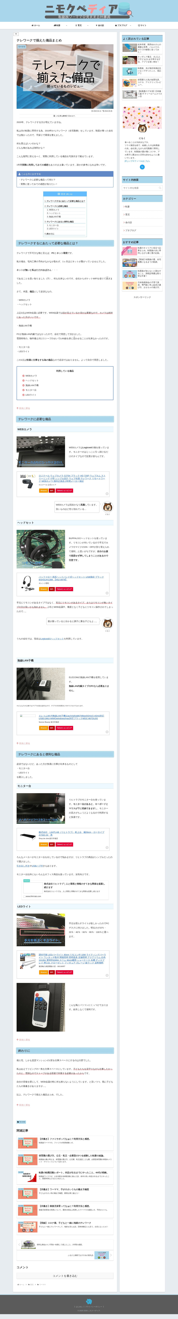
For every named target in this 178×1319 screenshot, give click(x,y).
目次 (63, 194)
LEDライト (54, 229)
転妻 (127, 206)
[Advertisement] (142, 316)
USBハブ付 (37, 866)
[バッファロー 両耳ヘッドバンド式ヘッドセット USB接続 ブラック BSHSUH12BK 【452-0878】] (28, 583)
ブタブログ (130, 230)
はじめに (79, 1307)
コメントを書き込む (65, 1275)
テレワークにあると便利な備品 (60, 221)
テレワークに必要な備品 (57, 206)
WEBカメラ (54, 210)
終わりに (50, 234)
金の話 (128, 222)
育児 (127, 214)
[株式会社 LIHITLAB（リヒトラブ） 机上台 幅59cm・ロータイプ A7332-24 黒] (28, 837)
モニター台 (54, 225)
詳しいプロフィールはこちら (137, 161)
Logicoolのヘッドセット (52, 639)
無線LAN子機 (55, 217)
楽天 (51, 490)
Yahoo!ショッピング (64, 490)
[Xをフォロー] (142, 167)
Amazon (44, 490)
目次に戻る (24, 408)
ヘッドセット (55, 213)
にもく (142, 138)
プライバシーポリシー (93, 1307)
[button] (160, 188)
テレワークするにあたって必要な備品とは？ (66, 201)
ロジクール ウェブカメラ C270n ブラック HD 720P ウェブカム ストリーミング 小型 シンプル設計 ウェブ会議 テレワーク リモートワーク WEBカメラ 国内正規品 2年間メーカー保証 (72, 478)
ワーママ (22, 1122)
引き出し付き (23, 866)
